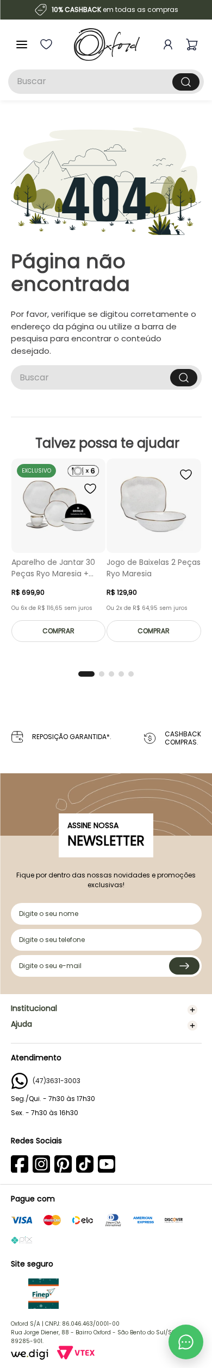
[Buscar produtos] (185, 82)
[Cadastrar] (184, 966)
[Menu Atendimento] (186, 1342)
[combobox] (106, 81)
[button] (86, 674)
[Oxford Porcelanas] (107, 44)
